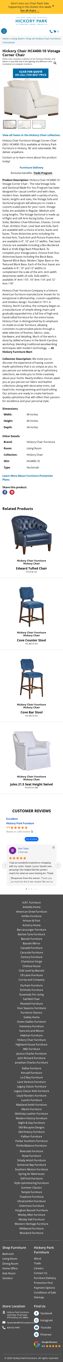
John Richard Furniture (31, 1058)
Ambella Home (32, 907)
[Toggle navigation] (4, 31)
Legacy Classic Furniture (31, 1086)
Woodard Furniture (31, 1233)
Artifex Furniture (31, 916)
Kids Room (9, 1273)
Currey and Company (31, 979)
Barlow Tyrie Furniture (31, 934)
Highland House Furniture (31, 1044)
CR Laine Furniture (31, 975)
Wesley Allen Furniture (31, 1214)
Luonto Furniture (31, 1100)
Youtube (46, 1327)
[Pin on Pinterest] (12, 492)
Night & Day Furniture (31, 1122)
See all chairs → (29, 10)
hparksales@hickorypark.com (21, 1322)
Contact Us (40, 1273)
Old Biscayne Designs (31, 1127)
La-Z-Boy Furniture (31, 1077)
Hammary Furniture (31, 1026)
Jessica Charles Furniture (31, 1053)
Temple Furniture (31, 1192)
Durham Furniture (31, 985)
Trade (37, 1263)
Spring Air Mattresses (31, 1173)
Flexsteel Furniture (31, 1003)
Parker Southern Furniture (31, 1141)
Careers (38, 1268)
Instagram (46, 1320)
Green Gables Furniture (31, 1021)
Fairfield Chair (31, 999)
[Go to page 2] (31, 888)
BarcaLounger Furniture (31, 929)
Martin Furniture (31, 1109)
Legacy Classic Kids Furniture (31, 1091)
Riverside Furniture (31, 1151)
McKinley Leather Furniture (31, 1113)
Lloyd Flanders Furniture (31, 1095)
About (37, 1258)
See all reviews (31, 839)
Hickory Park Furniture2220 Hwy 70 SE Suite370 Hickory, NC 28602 (18, 1315)
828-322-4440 (13, 1327)
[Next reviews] (58, 865)
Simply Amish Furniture (31, 1160)
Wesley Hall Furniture (32, 1219)
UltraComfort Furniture (31, 1201)
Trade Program (42, 173)
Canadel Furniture (31, 947)
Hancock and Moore (31, 1030)
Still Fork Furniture (31, 1178)
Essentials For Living (31, 994)
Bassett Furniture (31, 938)
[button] (55, 63)
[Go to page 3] (34, 888)
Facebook (46, 1313)
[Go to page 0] (26, 889)
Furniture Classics (31, 1012)
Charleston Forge (31, 961)
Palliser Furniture (31, 1136)
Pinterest (46, 1334)
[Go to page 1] (29, 888)
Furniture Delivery (31, 167)
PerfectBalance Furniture (31, 1145)
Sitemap (39, 1297)
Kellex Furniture (31, 1068)
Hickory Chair (31, 563)
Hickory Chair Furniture (31, 560)
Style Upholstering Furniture (31, 1183)
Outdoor (7, 1278)
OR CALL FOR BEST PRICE (31, 73)
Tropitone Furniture (32, 1196)
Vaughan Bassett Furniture (31, 1210)
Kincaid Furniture (31, 1072)
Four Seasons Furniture (31, 1008)
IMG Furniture (31, 1049)
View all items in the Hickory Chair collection (31, 135)
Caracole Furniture (31, 952)
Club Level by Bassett (31, 970)
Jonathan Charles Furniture (31, 1062)
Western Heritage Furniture (31, 1223)
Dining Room (10, 1263)
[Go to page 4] (36, 888)
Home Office (10, 1268)
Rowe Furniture (31, 1155)
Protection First (43, 1282)
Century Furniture (31, 957)
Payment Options (44, 1287)
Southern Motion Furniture (31, 1169)
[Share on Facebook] (4, 492)
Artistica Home (31, 925)
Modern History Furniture (31, 1118)
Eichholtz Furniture (31, 989)
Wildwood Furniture (31, 1228)
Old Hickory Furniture (31, 1131)
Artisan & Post (31, 920)
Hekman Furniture (31, 1035)
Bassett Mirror (31, 943)
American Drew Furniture (31, 911)
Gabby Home (32, 1017)
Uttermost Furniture (31, 1205)
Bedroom (8, 1253)
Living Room (9, 1258)
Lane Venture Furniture (31, 1081)
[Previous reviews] (5, 865)
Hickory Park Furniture (20, 823)
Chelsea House (31, 966)
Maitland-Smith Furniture (31, 1104)
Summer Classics (31, 1187)
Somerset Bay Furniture (31, 1164)
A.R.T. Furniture (31, 902)
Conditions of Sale (45, 1292)
